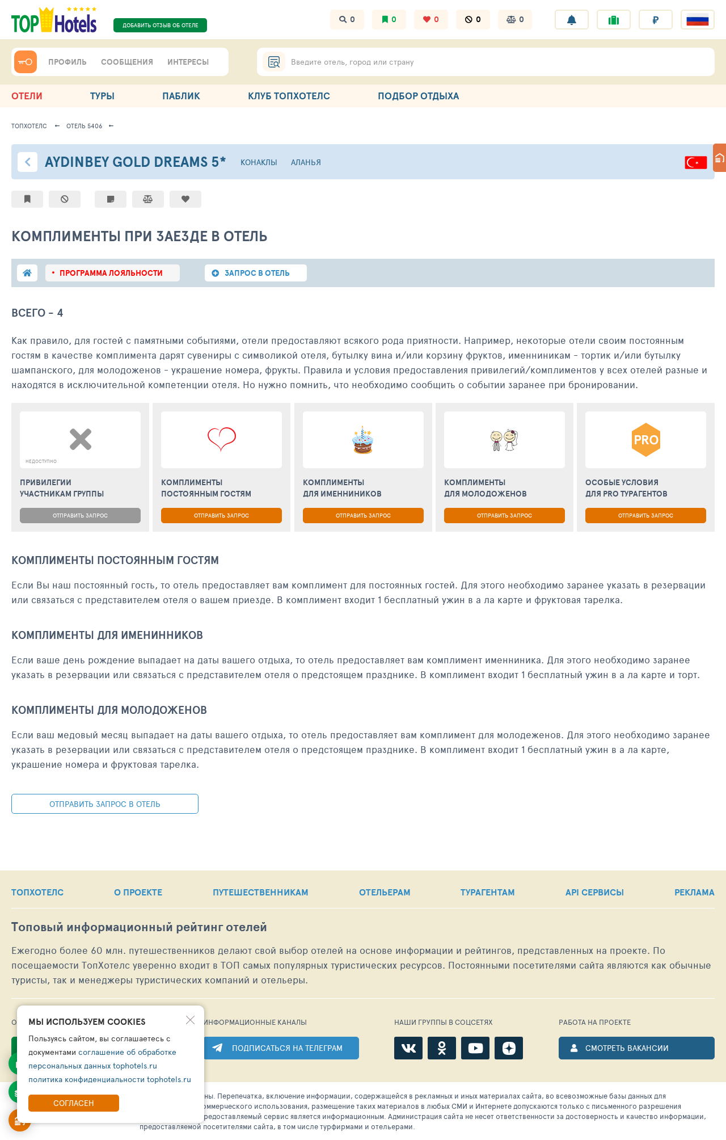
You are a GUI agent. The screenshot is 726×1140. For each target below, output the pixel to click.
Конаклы (258, 162)
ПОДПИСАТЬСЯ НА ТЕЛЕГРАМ (287, 1047)
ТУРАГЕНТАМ (488, 892)
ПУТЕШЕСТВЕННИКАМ (261, 892)
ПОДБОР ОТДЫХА (418, 96)
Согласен (73, 1102)
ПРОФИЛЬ (67, 62)
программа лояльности (111, 273)
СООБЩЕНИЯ (127, 62)
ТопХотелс (29, 125)
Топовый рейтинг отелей (139, 927)
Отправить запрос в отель (105, 803)
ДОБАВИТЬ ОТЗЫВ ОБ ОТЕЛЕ (161, 25)
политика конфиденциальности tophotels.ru (109, 1079)
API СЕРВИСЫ (594, 892)
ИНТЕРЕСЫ (188, 62)
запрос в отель (257, 273)
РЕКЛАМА (694, 892)
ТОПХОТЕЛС (37, 892)
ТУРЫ (102, 96)
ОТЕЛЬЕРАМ (385, 892)
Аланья (306, 162)
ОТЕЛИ (27, 96)
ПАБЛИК (181, 96)
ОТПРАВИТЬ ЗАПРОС (80, 515)
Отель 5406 (84, 125)
